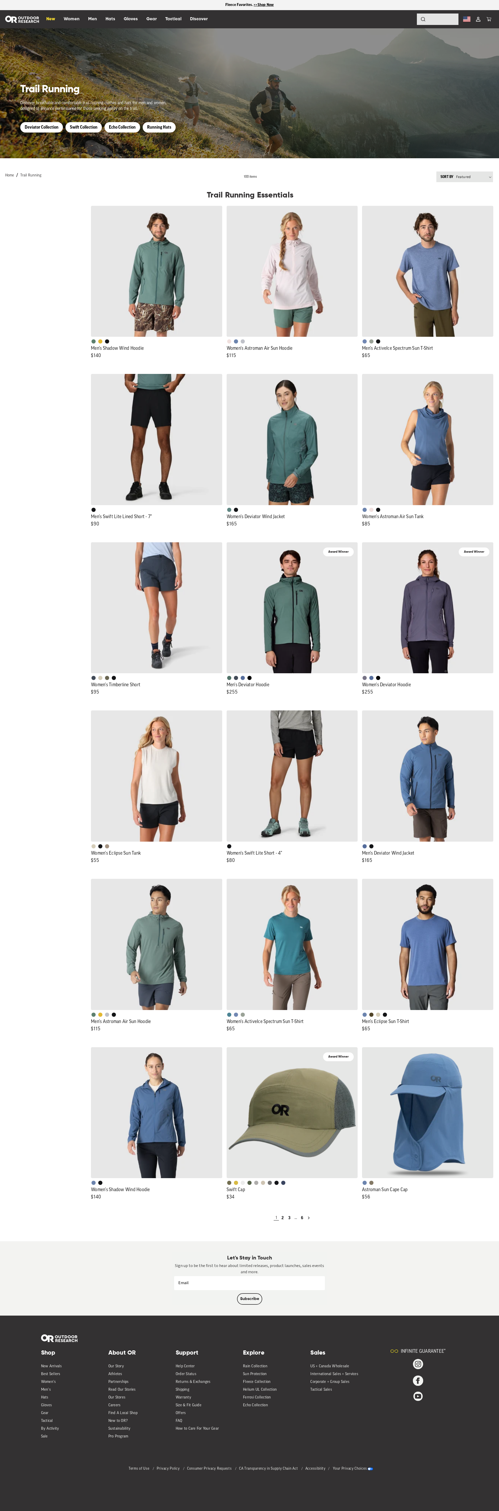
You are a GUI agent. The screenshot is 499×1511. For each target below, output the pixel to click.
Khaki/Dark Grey (263, 1183)
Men (92, 19)
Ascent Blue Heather (365, 341)
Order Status (186, 1374)
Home (9, 175)
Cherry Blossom (229, 341)
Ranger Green (107, 678)
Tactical (47, 1421)
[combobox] (437, 19)
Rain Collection (255, 1366)
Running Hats (159, 127)
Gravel (371, 1183)
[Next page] (308, 1218)
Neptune (229, 510)
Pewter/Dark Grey (256, 1183)
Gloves (46, 1405)
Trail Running (30, 175)
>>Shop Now (264, 5)
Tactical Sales (321, 1390)
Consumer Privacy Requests (210, 1469)
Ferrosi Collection (257, 1398)
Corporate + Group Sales (329, 1382)
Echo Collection (122, 127)
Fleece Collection (257, 1382)
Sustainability (119, 1429)
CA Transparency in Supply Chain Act (269, 1469)
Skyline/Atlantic (243, 678)
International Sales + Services (334, 1374)
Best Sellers (50, 1374)
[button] (489, 19)
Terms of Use (139, 1469)
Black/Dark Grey (276, 1183)
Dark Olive (371, 1015)
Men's (46, 1390)
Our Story (116, 1366)
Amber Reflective (236, 1183)
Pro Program (118, 1437)
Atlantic (93, 678)
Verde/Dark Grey (249, 1183)
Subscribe (249, 1299)
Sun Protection (255, 1374)
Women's (48, 1382)
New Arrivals (51, 1366)
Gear (45, 1413)
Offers (181, 1413)
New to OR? (118, 1421)
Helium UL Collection (260, 1390)
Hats (44, 1398)
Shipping (182, 1390)
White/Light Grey (243, 1183)
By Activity (50, 1429)
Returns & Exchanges (193, 1382)
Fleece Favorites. (239, 5)
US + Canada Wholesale (329, 1366)
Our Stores (117, 1398)
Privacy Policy (169, 1469)
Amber (100, 341)
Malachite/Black (229, 678)
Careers (114, 1405)
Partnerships (118, 1382)
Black (107, 341)
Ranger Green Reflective (229, 1183)
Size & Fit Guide (188, 1405)
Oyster (100, 678)
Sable (107, 846)
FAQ (179, 1421)
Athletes (115, 1374)
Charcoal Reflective (270, 1183)
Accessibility (315, 1469)
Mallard (229, 1015)
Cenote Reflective (283, 1183)
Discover (199, 19)
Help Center (185, 1366)
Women (72, 19)
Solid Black (249, 678)
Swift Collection (83, 127)
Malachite (93, 341)
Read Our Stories (122, 1390)
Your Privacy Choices (350, 1469)
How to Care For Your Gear (197, 1429)
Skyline (236, 341)
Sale (44, 1437)
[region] (249, 5)
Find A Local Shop (122, 1413)
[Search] (408, 19)
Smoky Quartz (365, 678)
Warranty (183, 1398)
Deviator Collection (41, 127)
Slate (243, 341)
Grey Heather (371, 341)
